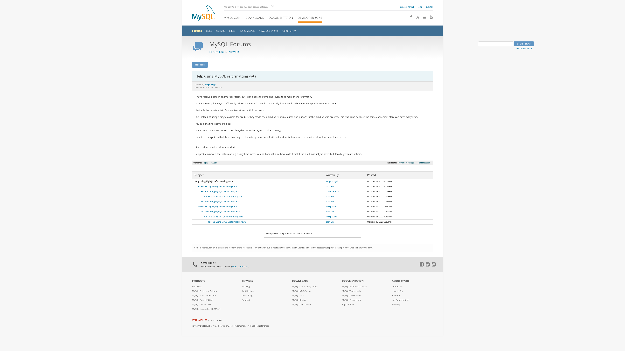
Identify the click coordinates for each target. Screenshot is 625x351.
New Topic (200, 64)
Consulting (247, 295)
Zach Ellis (330, 186)
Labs (232, 30)
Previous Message (406, 163)
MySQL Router (299, 300)
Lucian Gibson (332, 191)
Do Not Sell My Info (208, 326)
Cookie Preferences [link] (260, 326)
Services (247, 281)
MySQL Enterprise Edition (204, 291)
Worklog (220, 30)
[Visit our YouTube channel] (430, 18)
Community (289, 30)
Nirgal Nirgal (332, 181)
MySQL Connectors (351, 300)
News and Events (268, 30)
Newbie (234, 52)
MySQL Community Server (305, 286)
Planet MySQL (247, 30)
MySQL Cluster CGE (201, 304)
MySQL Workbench (301, 304)
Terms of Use (226, 326)
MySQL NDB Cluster (301, 291)
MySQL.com (232, 18)
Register (429, 7)
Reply (205, 163)
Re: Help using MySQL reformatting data (217, 186)
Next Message (424, 163)
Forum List (216, 52)
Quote (214, 163)
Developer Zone (310, 18)
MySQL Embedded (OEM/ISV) (206, 309)
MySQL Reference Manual (354, 286)
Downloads (254, 18)
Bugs (209, 30)
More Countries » (240, 266)
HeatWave (197, 286)
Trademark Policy (241, 326)
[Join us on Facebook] (410, 18)
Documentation (281, 18)
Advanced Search (524, 48)
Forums (197, 30)
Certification (248, 291)
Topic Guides (348, 304)
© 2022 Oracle (215, 320)
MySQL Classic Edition (202, 300)
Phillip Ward (331, 206)
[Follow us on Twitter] (427, 266)
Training (246, 286)
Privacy (195, 326)
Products (198, 281)
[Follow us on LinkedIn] (423, 18)
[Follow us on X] (417, 18)
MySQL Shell (298, 295)
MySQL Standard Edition (204, 295)
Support (246, 300)
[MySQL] (203, 13)
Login (419, 7)
